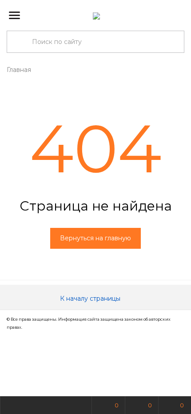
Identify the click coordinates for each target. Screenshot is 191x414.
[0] (177, 15)
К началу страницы (91, 299)
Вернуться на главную (95, 238)
